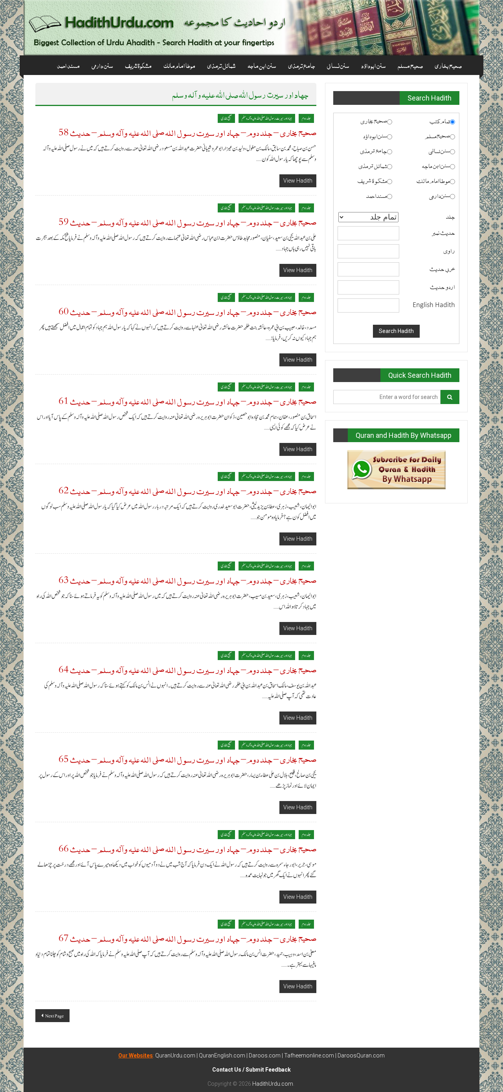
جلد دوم (306, 118)
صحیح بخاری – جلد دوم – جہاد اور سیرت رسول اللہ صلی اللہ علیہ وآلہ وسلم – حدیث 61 (187, 401)
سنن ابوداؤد (373, 65)
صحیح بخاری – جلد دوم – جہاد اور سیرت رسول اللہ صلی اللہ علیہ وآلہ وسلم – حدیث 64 (187, 669)
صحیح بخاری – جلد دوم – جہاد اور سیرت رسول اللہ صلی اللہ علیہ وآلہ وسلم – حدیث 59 (187, 221)
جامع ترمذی (301, 65)
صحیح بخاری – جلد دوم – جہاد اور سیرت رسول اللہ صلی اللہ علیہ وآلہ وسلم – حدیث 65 (187, 759)
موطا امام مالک (179, 65)
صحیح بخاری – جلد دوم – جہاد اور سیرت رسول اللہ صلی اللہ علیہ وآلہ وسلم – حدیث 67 (187, 938)
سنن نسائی (338, 65)
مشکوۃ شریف (138, 65)
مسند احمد (68, 65)
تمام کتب (440, 120)
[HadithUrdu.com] (251, 27)
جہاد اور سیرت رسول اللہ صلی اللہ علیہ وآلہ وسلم (267, 118)
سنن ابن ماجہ (262, 65)
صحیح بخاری (448, 65)
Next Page (54, 1016)
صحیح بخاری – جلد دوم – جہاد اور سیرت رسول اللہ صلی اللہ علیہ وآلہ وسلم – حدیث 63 (187, 580)
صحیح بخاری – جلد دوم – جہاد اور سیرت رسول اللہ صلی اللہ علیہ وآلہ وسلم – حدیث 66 (187, 848)
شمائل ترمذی (221, 65)
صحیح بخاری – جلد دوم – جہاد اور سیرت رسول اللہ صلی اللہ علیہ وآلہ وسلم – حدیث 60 (187, 311)
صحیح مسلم (410, 65)
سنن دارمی (102, 65)
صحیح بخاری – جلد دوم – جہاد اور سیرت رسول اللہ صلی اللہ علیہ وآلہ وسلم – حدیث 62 (187, 490)
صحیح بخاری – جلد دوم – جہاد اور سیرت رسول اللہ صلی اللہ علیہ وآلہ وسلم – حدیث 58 (187, 132)
